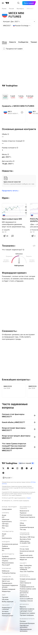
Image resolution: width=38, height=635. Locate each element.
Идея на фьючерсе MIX (12, 219)
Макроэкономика (8, 563)
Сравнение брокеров (27, 527)
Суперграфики (7, 509)
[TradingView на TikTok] (31, 468)
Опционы (5, 560)
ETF (3, 517)
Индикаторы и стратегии (6, 608)
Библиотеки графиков (27, 609)
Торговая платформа (27, 615)
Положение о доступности (24, 591)
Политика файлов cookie (28, 589)
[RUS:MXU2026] (4, 215)
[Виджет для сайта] (34, 246)
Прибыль (5, 546)
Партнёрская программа (24, 626)
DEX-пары (5, 526)
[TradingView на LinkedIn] (22, 468)
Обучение (5, 599)
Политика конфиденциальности (27, 585)
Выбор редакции (7, 601)
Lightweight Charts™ (26, 611)
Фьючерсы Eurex (25, 539)
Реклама (23, 621)
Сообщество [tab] (23, 42)
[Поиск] (18, 3)
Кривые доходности (8, 558)
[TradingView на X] (3, 468)
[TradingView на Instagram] (17, 468)
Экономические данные (10, 544)
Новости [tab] (12, 42)
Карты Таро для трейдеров (25, 568)
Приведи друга (7, 583)
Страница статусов (26, 601)
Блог (21, 553)
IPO (3, 550)
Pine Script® (6, 565)
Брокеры (23, 525)
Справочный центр (26, 555)
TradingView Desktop (9, 573)
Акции (4, 515)
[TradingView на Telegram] (26, 468)
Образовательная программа (26, 630)
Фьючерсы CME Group (27, 537)
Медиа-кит (23, 559)
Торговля (5, 597)
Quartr (29, 498)
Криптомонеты (7, 521)
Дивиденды (6, 548)
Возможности (24, 511)
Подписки (23, 513)
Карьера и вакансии (26, 557)
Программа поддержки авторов (10, 586)
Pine (3, 528)
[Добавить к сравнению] (22, 112)
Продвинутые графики (27, 613)
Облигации (5, 519)
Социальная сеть (7, 579)
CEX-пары (5, 523)
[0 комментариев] (12, 236)
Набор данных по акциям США (25, 542)
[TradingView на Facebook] (8, 468)
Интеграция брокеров (27, 623)
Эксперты (5, 611)
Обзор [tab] (4, 42)
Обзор (22, 523)
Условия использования (28, 579)
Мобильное (5, 571)
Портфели (5, 556)
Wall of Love (6, 581)
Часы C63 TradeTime (27, 571)
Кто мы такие (24, 549)
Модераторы (6, 591)
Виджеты (23, 607)
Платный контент (7, 615)
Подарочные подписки (27, 517)
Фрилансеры (6, 613)
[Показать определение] (8, 134)
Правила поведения (8, 589)
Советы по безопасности (24, 595)
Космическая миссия (27, 551)
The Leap (23, 529)
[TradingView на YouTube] (12, 468)
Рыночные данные (26, 515)
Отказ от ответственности (25, 582)
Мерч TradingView (26, 565)
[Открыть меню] (3, 3)
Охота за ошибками (26, 598)
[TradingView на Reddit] (3, 473)
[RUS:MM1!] (32, 215)
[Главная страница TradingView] (7, 3)
